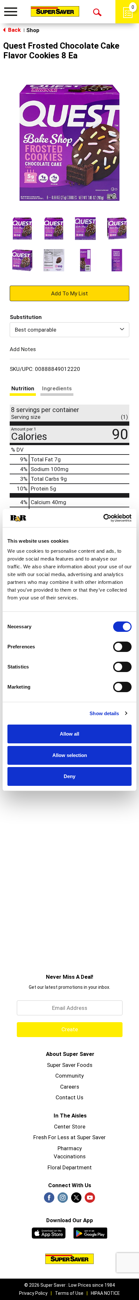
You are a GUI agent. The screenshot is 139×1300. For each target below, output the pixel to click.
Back (14, 30)
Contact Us (69, 1097)
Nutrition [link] (22, 388)
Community (69, 1075)
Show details (104, 713)
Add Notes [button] (23, 349)
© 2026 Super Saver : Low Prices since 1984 (69, 1285)
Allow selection (69, 755)
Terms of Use (69, 1293)
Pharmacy (70, 1148)
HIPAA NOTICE (105, 1293)
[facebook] (49, 1199)
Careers (69, 1086)
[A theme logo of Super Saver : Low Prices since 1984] (55, 11)
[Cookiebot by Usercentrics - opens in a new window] (103, 518)
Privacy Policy (33, 1293)
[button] (22, 228)
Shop (32, 30)
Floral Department (70, 1167)
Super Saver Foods (69, 1065)
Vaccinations (70, 1156)
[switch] (122, 647)
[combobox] (69, 330)
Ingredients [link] (57, 388)
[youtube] (90, 1199)
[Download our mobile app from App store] (49, 1232)
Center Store (69, 1126)
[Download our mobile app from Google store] (90, 1232)
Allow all (69, 734)
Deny (69, 776)
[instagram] (63, 1199)
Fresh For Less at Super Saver (69, 1137)
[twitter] (76, 1199)
